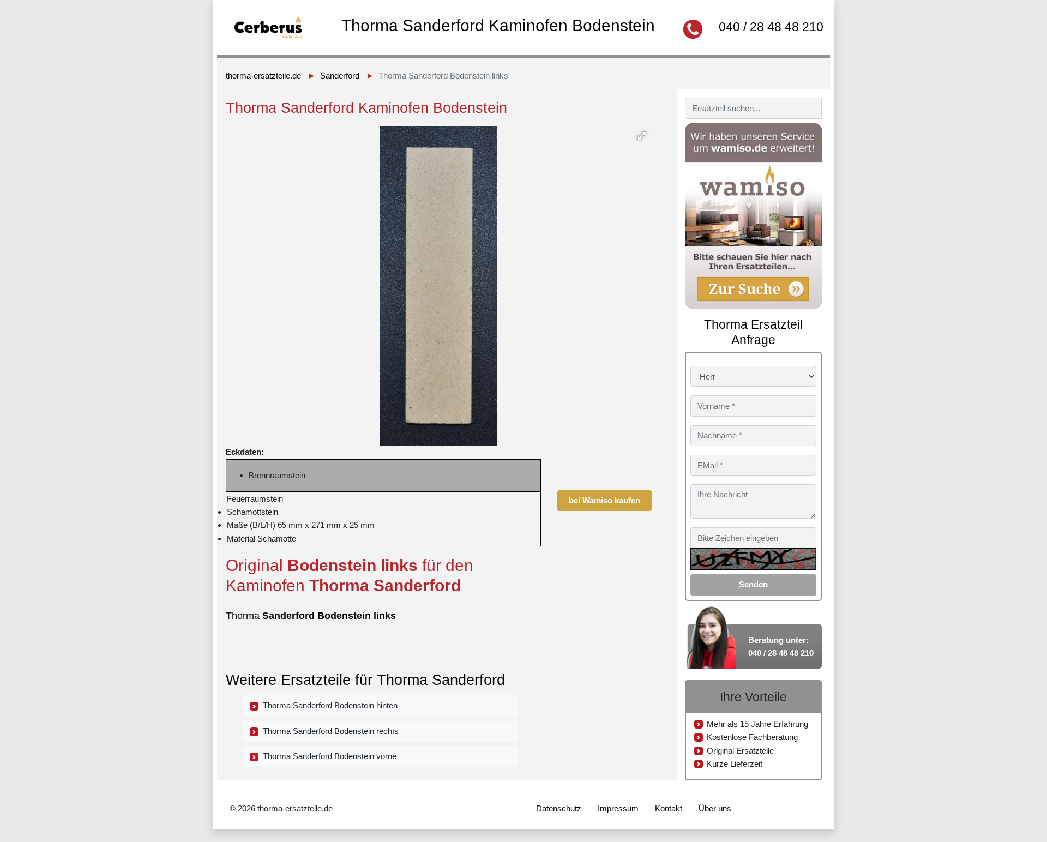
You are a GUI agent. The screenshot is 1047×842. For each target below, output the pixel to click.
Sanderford (339, 75)
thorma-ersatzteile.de (263, 75)
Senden (753, 584)
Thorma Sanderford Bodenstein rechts (328, 731)
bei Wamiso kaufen (604, 500)
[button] (642, 136)
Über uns (715, 808)
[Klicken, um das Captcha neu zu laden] (753, 559)
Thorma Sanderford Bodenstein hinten (328, 705)
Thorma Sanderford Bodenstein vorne (327, 756)
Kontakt (668, 808)
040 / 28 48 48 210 (771, 27)
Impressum (618, 808)
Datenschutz (558, 808)
